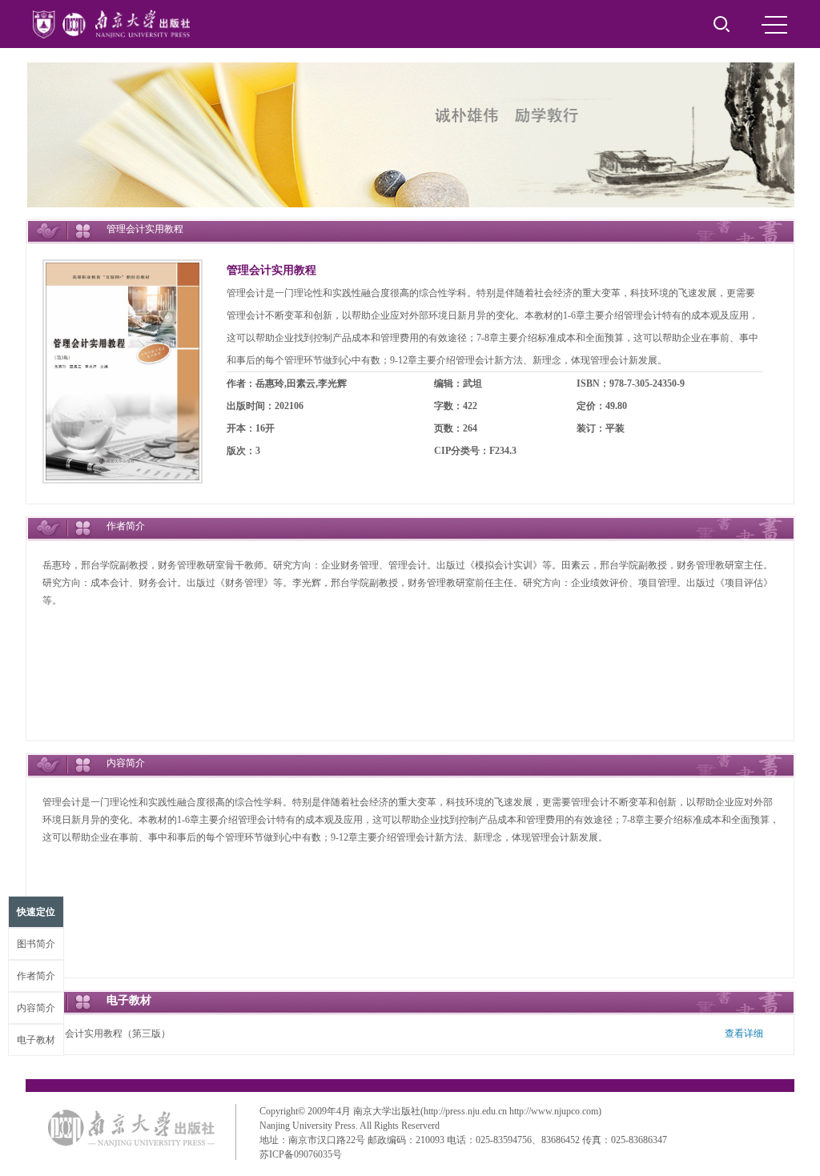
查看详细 (744, 1033)
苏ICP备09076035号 (300, 1154)
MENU (774, 24)
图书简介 (36, 943)
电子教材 (36, 1040)
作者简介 (36, 975)
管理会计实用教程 (271, 270)
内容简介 (36, 1007)
